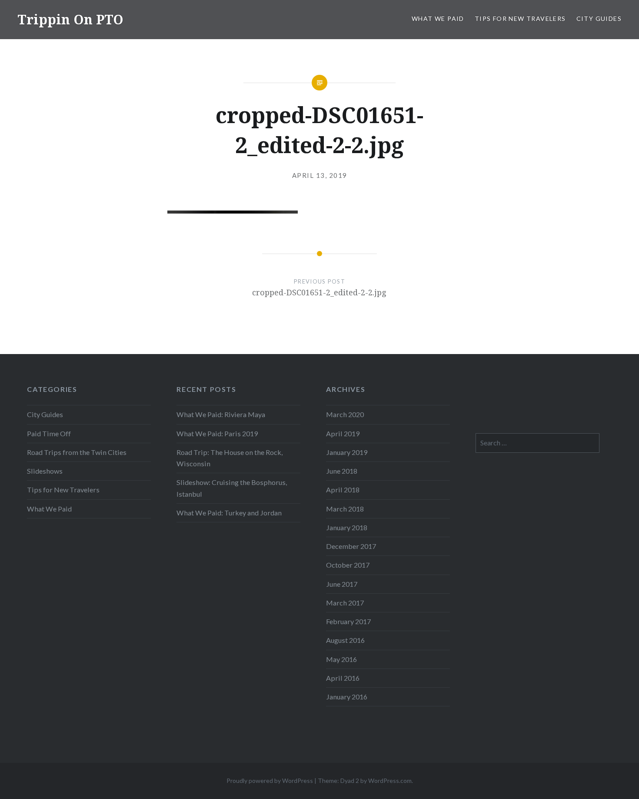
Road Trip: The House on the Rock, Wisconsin (229, 458)
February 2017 (348, 621)
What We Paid (438, 18)
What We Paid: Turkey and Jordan (229, 512)
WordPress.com (390, 780)
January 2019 (346, 452)
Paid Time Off (49, 433)
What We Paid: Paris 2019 (217, 433)
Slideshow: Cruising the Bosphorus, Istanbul (231, 488)
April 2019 (342, 433)
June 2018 (341, 471)
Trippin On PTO (70, 19)
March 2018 (345, 509)
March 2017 (345, 602)
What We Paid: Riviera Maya (220, 414)
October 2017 (347, 565)
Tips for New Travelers (520, 18)
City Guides (599, 18)
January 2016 (346, 696)
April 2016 (342, 678)
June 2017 (341, 584)
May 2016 (341, 659)
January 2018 (346, 527)
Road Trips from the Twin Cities (76, 452)
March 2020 (345, 414)
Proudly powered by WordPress (269, 780)
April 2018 (342, 489)
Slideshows (45, 471)
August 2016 (345, 640)
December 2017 (351, 546)
